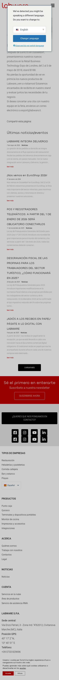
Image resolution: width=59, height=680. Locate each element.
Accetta (8, 673)
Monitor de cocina (10, 519)
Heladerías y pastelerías (13, 464)
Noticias (6, 576)
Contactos (7, 554)
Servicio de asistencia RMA (15, 603)
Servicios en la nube (11, 594)
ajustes (23, 668)
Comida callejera (10, 469)
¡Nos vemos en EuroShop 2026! (27, 175)
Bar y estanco (8, 473)
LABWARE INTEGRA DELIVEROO (27, 141)
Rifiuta (20, 673)
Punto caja (7, 506)
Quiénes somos (9, 545)
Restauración (8, 460)
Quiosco (6, 510)
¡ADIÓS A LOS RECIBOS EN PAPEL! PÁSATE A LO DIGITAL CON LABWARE (29, 324)
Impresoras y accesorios (13, 523)
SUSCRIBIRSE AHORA (29, 396)
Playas (5, 478)
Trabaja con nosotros (12, 550)
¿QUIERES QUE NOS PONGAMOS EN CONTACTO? (29, 418)
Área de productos (10, 598)
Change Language (29, 38)
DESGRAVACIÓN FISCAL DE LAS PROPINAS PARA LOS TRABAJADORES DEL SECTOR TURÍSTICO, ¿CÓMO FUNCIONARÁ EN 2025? (29, 268)
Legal (4, 559)
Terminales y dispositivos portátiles (19, 514)
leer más (10, 167)
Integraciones (8, 528)
